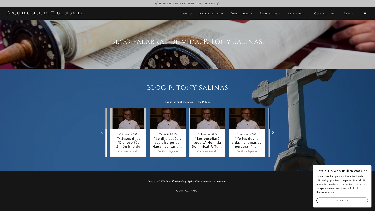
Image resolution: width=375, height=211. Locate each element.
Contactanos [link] (325, 13)
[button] (210, 13)
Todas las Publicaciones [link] (179, 102)
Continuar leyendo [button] (128, 151)
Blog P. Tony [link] (203, 102)
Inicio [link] (186, 13)
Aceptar (342, 200)
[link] (45, 13)
